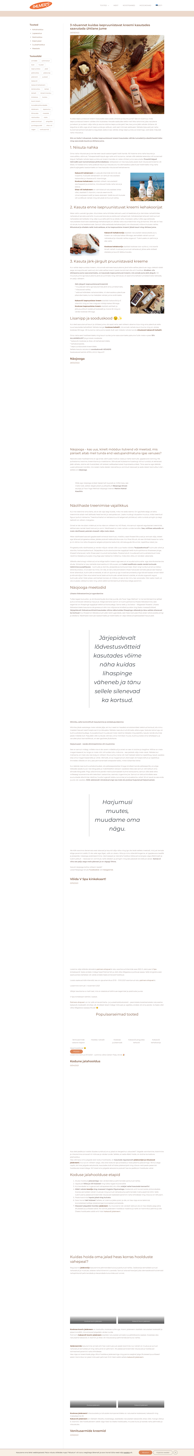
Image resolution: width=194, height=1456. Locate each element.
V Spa (154, 969)
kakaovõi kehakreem (38, 85)
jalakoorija (46, 73)
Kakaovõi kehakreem (84, 173)
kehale (46, 89)
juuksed (45, 77)
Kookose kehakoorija (113, 246)
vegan (33, 129)
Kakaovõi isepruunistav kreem (88, 300)
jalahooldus (35, 73)
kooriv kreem (35, 101)
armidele (34, 61)
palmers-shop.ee (103, 969)
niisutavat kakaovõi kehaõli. (149, 330)
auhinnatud (46, 61)
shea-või (49, 125)
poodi (76, 1051)
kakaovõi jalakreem (112, 1211)
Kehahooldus (37, 29)
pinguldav (49, 121)
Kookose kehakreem (84, 181)
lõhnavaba (34, 113)
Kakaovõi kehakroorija (114, 233)
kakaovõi (34, 81)
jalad (46, 69)
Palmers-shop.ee (77, 1002)
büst (32, 65)
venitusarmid (44, 129)
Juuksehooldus (38, 45)
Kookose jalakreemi (78, 1413)
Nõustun (145, 1453)
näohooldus (35, 117)
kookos (44, 97)
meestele (46, 113)
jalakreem (34, 77)
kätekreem (35, 109)
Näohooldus (37, 37)
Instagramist (108, 870)
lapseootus (46, 109)
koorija (90, 1189)
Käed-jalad (36, 41)
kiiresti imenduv (46, 93)
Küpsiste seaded (163, 1453)
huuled (41, 65)
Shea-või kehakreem (84, 190)
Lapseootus (37, 33)
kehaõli (33, 93)
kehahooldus (35, 89)
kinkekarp (34, 97)
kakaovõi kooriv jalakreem (90, 1335)
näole (45, 117)
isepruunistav (35, 69)
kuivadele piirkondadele (39, 105)
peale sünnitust (36, 121)
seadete (127, 1453)
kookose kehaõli (112, 327)
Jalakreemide (76, 1346)
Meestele (36, 48)
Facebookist (94, 870)
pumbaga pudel (36, 125)
